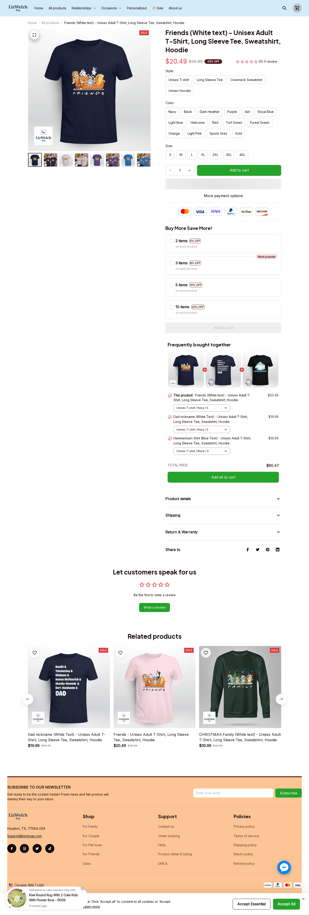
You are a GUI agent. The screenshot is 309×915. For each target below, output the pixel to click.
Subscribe (288, 793)
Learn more (91, 906)
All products (50, 23)
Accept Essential (251, 904)
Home (32, 23)
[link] (16, 898)
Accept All (286, 904)
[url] (24, 836)
